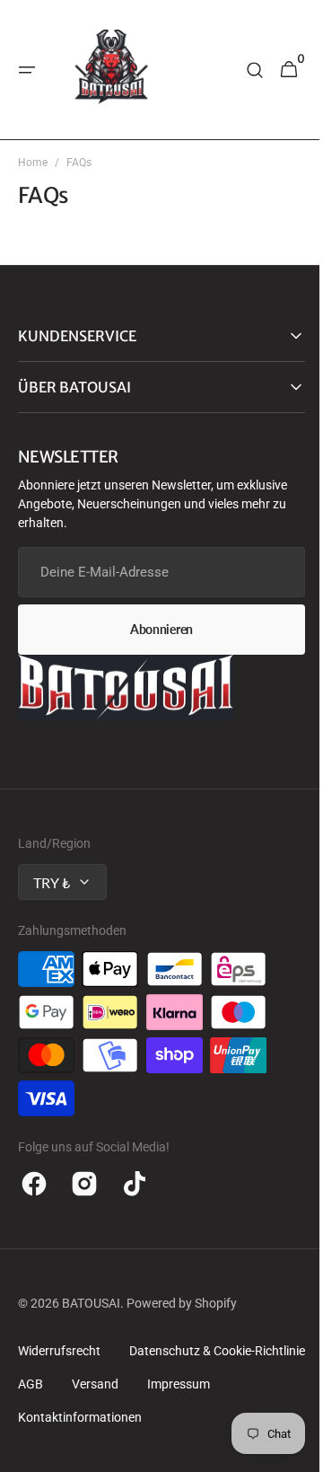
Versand (41, 1417)
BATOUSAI (91, 1303)
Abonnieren (154, 629)
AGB (235, 1384)
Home (33, 162)
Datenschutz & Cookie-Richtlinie (106, 1384)
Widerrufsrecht (59, 1351)
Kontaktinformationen (80, 1450)
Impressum (124, 1417)
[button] (27, 70)
